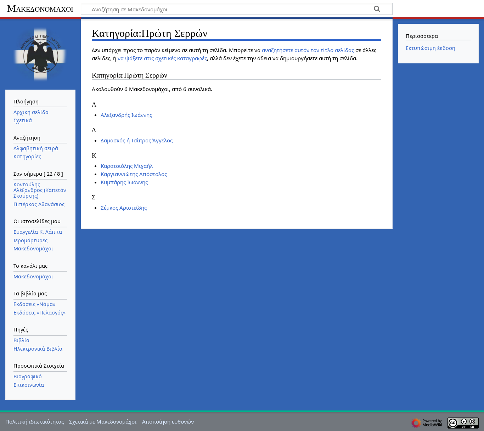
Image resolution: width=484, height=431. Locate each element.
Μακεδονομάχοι (40, 8)
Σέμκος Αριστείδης (124, 207)
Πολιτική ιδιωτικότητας (34, 421)
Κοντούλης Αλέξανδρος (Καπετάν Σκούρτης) (39, 190)
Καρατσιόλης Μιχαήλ (127, 165)
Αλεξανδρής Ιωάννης (126, 114)
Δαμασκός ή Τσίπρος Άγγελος (137, 140)
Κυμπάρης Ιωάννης (124, 182)
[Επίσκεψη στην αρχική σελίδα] (40, 53)
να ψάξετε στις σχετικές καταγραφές (162, 58)
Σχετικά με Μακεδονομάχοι (102, 421)
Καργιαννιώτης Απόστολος (134, 173)
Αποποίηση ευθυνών (168, 421)
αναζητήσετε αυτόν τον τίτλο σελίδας (308, 49)
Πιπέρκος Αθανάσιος (38, 204)
